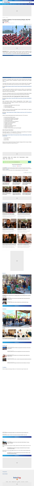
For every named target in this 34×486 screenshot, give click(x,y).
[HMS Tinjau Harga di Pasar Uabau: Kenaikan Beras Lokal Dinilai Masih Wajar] (5, 302)
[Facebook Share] (24, 24)
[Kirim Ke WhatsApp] (29, 24)
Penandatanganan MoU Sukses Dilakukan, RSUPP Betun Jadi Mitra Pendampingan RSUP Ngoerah (9, 338)
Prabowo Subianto (22, 157)
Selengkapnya (17, 305)
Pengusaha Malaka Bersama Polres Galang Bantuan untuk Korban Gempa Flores (18, 351)
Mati (17, 157)
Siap (6, 158)
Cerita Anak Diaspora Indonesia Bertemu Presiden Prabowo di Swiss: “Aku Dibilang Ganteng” (26, 194)
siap (12, 53)
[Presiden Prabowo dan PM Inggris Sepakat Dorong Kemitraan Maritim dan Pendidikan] (7, 179)
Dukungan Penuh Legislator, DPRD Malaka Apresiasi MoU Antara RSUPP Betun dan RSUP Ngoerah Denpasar (16, 328)
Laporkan (7, 169)
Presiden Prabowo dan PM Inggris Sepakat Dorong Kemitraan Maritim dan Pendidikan (6, 183)
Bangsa (9, 157)
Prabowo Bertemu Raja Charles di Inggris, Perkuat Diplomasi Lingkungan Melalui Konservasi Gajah (17, 194)
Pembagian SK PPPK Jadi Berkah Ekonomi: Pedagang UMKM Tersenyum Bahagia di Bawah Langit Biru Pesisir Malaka (17, 296)
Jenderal (30, 101)
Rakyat (4, 158)
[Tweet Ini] (25, 24)
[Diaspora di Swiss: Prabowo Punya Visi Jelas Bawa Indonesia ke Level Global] (7, 189)
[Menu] (3, 2)
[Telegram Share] (27, 24)
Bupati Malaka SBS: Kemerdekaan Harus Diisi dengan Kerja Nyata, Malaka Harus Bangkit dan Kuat (18, 355)
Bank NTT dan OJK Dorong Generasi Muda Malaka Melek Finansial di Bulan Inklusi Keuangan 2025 (18, 299)
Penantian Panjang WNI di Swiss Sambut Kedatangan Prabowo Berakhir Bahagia (26, 183)
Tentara (9, 158)
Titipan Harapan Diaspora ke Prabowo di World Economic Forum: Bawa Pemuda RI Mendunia (17, 183)
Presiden (27, 157)
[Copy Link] (30, 24)
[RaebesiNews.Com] (7, 2)
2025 (5, 81)
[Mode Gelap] (29, 2)
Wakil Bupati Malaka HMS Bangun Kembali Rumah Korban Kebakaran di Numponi (18, 425)
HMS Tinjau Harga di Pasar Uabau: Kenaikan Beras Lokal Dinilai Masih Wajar (17, 302)
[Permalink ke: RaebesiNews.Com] (3, 22)
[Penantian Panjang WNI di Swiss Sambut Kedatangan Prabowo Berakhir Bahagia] (26, 179)
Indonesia (15, 157)
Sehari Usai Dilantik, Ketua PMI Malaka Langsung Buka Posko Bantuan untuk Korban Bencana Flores (18, 348)
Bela (11, 157)
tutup (17, 482)
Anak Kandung (5, 157)
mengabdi (4, 53)
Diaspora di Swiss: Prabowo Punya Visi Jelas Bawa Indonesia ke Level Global (7, 194)
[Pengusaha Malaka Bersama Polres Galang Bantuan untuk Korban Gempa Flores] (5, 352)
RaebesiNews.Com (6, 22)
